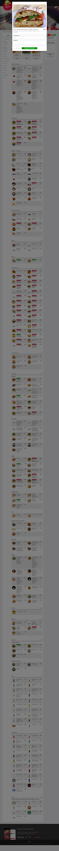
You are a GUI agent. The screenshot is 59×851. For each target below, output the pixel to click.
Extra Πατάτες (16, 35)
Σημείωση (15, 40)
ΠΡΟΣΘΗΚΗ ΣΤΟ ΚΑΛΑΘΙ (29, 48)
